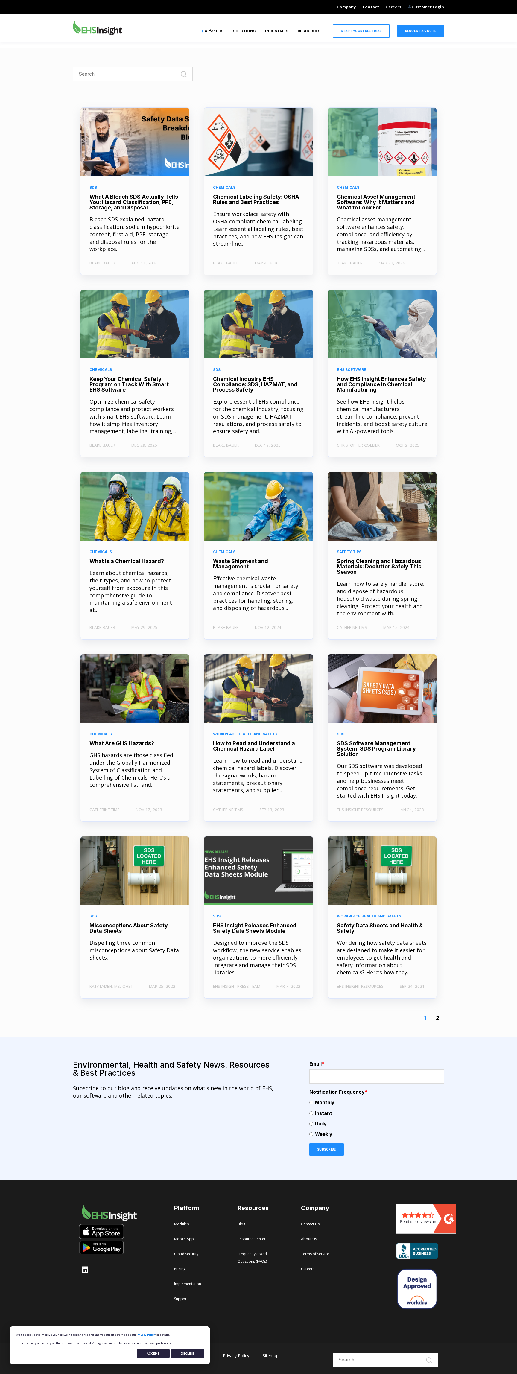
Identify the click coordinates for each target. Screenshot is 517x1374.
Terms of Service (315, 1253)
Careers (393, 7)
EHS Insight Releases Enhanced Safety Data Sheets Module (254, 928)
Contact (371, 7)
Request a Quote (421, 31)
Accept (153, 1353)
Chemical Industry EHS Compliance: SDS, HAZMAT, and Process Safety (255, 384)
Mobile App (184, 1238)
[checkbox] (376, 1118)
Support (181, 1298)
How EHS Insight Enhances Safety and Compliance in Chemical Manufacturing (381, 384)
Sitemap (271, 1355)
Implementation (187, 1283)
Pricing (179, 1268)
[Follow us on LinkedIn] (85, 1270)
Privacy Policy (146, 1334)
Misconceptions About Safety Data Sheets (128, 928)
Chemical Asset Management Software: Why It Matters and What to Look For (376, 202)
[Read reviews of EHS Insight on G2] (426, 1231)
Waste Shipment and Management (240, 564)
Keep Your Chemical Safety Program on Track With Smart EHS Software (129, 384)
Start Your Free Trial (361, 31)
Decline (187, 1353)
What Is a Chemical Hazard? (126, 561)
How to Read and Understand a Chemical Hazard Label (254, 746)
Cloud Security (186, 1253)
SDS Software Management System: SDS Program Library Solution (376, 748)
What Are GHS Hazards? (121, 743)
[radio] (376, 1102)
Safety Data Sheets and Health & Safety (380, 928)
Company (346, 7)
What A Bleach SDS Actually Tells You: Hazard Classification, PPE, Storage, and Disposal (133, 202)
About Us (309, 1238)
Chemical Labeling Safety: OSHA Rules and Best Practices (256, 199)
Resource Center (252, 1238)
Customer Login (427, 7)
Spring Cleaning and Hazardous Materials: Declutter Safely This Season (379, 566)
